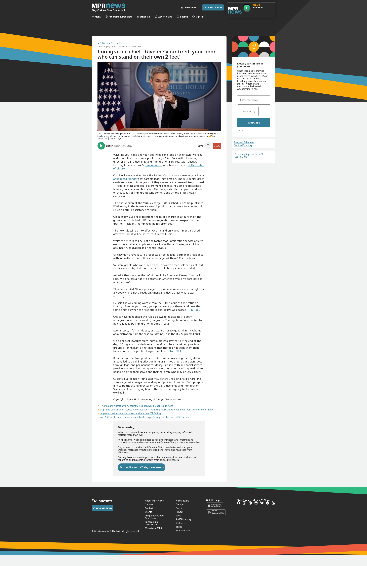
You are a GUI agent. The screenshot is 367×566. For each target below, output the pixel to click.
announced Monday (125, 179)
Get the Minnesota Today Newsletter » (142, 467)
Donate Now (213, 7)
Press (179, 508)
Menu (98, 16)
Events (148, 511)
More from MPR (153, 528)
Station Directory (243, 145)
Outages (180, 504)
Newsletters (182, 500)
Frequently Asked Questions (154, 517)
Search (184, 16)
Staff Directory (183, 519)
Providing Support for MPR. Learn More (249, 155)
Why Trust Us (183, 530)
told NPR (175, 351)
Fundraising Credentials (151, 523)
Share (217, 145)
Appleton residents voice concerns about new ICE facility (130, 413)
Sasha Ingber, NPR (106, 46)
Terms (240, 130)
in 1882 (194, 310)
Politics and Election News (112, 43)
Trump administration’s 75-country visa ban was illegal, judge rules (136, 405)
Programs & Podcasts (120, 16)
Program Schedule (244, 142)
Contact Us (151, 508)
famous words (153, 165)
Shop (178, 515)
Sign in (199, 16)
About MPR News (154, 500)
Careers (149, 504)
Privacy (179, 511)
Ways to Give (165, 16)
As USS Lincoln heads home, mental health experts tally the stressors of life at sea (144, 417)
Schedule (145, 16)
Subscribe (254, 122)
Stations (180, 523)
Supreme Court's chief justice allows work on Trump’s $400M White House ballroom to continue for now (156, 409)
